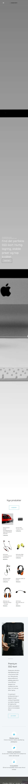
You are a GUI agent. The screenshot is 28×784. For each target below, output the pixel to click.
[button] (7, 261)
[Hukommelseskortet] (13, 2)
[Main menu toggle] (3, 2)
